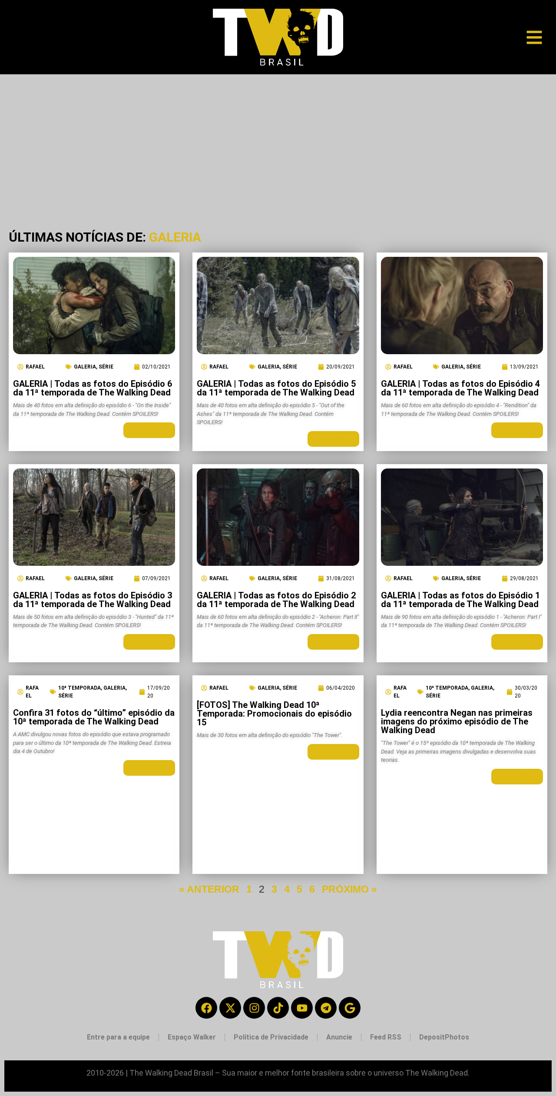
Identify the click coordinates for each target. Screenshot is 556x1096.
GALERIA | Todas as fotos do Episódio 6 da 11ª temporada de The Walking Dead (92, 388)
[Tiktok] (278, 1008)
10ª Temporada (79, 688)
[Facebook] (206, 1008)
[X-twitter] (230, 1008)
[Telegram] (326, 1008)
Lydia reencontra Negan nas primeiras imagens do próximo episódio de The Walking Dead (457, 721)
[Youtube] (302, 1008)
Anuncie (339, 1037)
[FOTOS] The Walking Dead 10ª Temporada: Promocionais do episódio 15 (274, 713)
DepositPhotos (444, 1037)
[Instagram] (254, 1008)
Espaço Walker (192, 1037)
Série (106, 367)
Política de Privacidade (271, 1037)
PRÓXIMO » (349, 889)
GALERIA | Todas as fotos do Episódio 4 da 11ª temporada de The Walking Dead (460, 388)
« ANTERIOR (209, 889)
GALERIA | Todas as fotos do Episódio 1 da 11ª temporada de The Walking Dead (460, 599)
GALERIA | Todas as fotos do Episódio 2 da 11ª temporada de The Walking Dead (276, 599)
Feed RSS (385, 1037)
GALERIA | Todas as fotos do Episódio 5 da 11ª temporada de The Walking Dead (276, 388)
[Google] (350, 1008)
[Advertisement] (278, 139)
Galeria (85, 367)
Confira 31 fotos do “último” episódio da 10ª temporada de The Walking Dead (94, 717)
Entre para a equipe (118, 1037)
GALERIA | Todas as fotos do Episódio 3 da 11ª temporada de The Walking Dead (92, 599)
